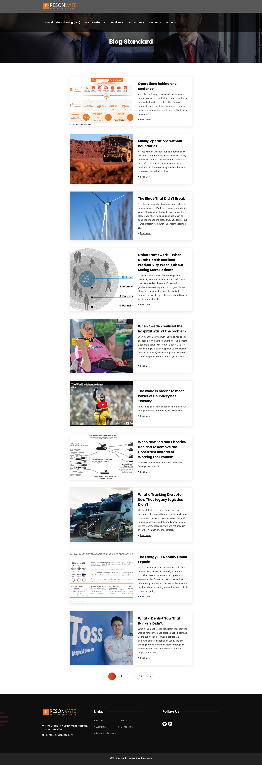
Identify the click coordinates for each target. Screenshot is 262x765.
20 (140, 676)
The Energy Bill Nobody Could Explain (162, 559)
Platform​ (125, 720)
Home (99, 720)
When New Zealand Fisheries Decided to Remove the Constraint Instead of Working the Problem (162, 449)
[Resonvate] (61, 6)
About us (101, 726)
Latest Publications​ (106, 733)
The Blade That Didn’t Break (161, 198)
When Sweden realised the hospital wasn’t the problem (162, 329)
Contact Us (127, 726)
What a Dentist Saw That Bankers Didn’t (159, 621)
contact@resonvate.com (59, 734)
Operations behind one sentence (157, 86)
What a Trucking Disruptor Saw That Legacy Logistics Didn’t (160, 499)
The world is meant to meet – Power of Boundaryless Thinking (162, 396)
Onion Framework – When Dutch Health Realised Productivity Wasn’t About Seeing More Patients (160, 262)
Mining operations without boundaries (160, 144)
